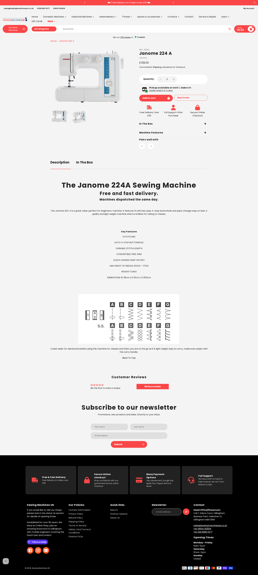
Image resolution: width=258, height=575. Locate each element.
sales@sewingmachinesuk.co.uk (19, 8)
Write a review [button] (152, 386)
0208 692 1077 (43, 8)
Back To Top (129, 357)
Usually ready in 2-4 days (161, 90)
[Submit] (186, 511)
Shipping (157, 67)
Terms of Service (77, 525)
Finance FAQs (76, 536)
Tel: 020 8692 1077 (203, 532)
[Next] (173, 2)
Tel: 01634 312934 (202, 528)
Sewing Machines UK (41, 568)
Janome (143, 58)
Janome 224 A (66, 41)
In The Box (84, 162)
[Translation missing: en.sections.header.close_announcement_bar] (254, 2)
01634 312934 (59, 8)
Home (53, 41)
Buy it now (183, 97)
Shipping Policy (76, 521)
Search (114, 510)
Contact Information (79, 510)
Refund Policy (76, 517)
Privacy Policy (76, 513)
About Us (115, 517)
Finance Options (118, 513)
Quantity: (148, 79)
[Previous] (84, 2)
